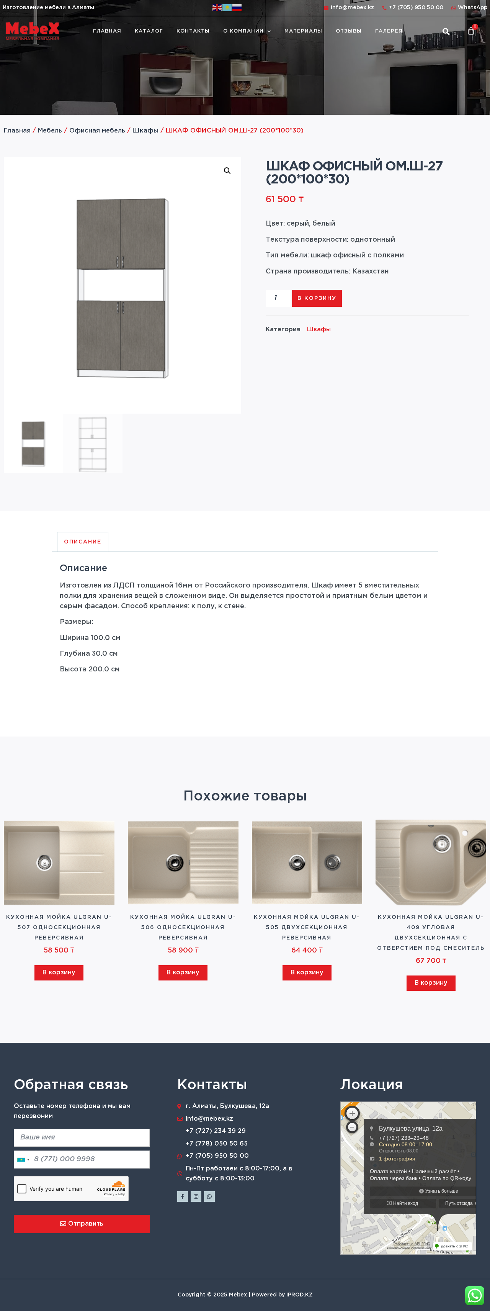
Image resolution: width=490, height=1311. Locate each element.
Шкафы (145, 131)
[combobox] (23, 1159)
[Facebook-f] (182, 1196)
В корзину (316, 298)
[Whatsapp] (209, 1196)
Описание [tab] (82, 542)
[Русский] (237, 8)
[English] (217, 8)
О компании (243, 31)
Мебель (50, 131)
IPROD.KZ (299, 1295)
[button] (445, 31)
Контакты (193, 31)
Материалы (303, 31)
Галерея (389, 31)
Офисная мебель (97, 131)
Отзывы (349, 31)
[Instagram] (196, 1196)
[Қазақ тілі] (227, 8)
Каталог (149, 31)
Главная (107, 31)
